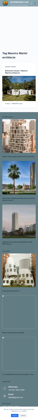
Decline (23, 415)
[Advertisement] (19, 26)
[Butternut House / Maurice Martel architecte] (19, 88)
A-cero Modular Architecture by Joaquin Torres (17, 374)
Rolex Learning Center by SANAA (13, 332)
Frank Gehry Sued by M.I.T (11, 291)
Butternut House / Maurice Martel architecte (16, 72)
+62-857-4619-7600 (16, 390)
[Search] (31, 3)
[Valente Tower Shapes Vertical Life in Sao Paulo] (19, 136)
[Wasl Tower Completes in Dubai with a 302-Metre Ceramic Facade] (19, 178)
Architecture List (19, 2)
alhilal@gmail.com (15, 397)
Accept (15, 415)
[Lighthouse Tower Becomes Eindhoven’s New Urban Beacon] (19, 221)
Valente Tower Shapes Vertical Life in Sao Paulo (18, 156)
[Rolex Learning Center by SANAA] (19, 312)
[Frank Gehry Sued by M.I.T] (19, 270)
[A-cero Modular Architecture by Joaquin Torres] (19, 354)
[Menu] (35, 3)
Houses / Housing (10, 66)
